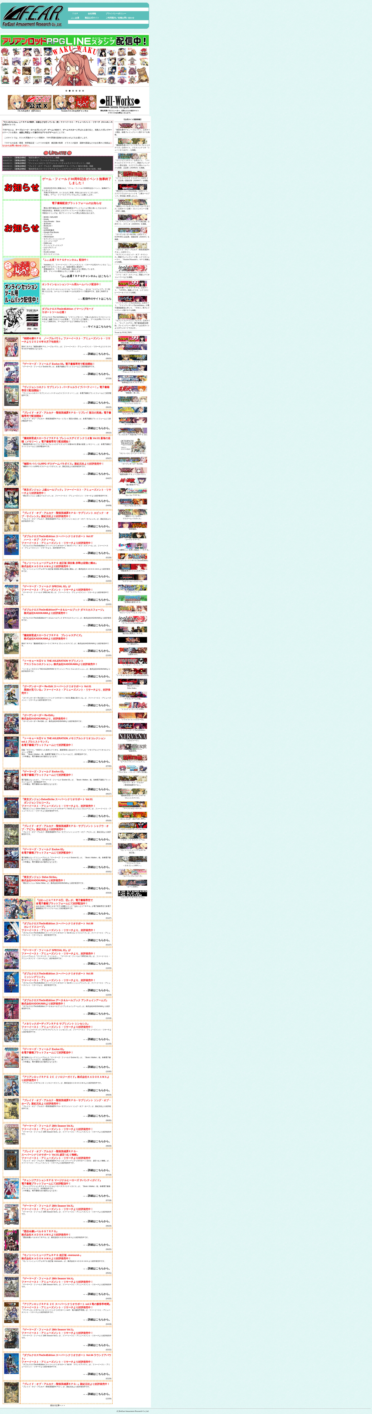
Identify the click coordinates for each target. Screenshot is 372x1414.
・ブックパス (47, 234)
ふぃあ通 (75, 18)
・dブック (46, 250)
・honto (45, 228)
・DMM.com (47, 243)
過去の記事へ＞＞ (57, 1405)
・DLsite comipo (48, 252)
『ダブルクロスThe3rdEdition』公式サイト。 (132, 272)
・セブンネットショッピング (53, 239)
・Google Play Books (50, 232)
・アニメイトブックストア (52, 245)
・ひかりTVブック (49, 247)
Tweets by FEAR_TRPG (123, 332)
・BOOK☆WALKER (50, 217)
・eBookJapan (48, 237)
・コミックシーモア (50, 241)
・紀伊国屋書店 (48, 230)
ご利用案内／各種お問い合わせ (120, 18)
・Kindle (45, 219)
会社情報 (92, 13)
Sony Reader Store (52, 221)
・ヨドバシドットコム (50, 254)
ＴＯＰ (75, 13)
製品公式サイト (92, 18)
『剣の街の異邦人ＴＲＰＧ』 (132, 633)
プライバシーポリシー (116, 13)
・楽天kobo (46, 224)
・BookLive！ (47, 226)
